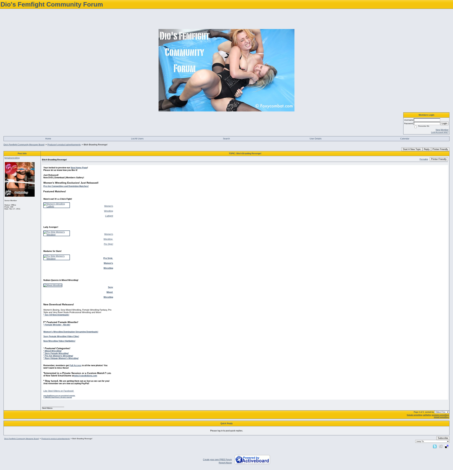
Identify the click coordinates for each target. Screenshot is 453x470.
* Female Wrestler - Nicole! (56, 325)
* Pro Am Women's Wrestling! (58, 356)
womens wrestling (440, 415)
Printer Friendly (440, 149)
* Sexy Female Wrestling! (56, 353)
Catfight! (109, 216)
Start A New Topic (412, 149)
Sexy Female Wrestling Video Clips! (61, 336)
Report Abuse (225, 463)
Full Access (75, 365)
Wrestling (108, 211)
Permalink (424, 159)
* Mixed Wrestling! (52, 351)
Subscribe (443, 438)
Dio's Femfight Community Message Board (24, 144)
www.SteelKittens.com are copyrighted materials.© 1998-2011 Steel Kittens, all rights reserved (59, 396)
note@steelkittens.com (85, 375)
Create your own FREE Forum (217, 459)
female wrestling (414, 415)
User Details (316, 138)
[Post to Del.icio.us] (446, 446)
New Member (442, 130)
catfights (427, 415)
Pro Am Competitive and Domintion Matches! (66, 186)
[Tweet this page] (435, 446)
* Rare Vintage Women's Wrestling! (61, 358)
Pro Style (108, 244)
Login (444, 123)
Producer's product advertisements (64, 144)
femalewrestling (12, 158)
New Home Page (79, 167)
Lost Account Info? (440, 132)
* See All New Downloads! (56, 315)
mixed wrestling (441, 417)
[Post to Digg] (440, 446)
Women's (108, 206)
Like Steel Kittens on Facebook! (58, 391)
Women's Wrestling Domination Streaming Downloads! (70, 332)
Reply (427, 149)
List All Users (137, 138)
